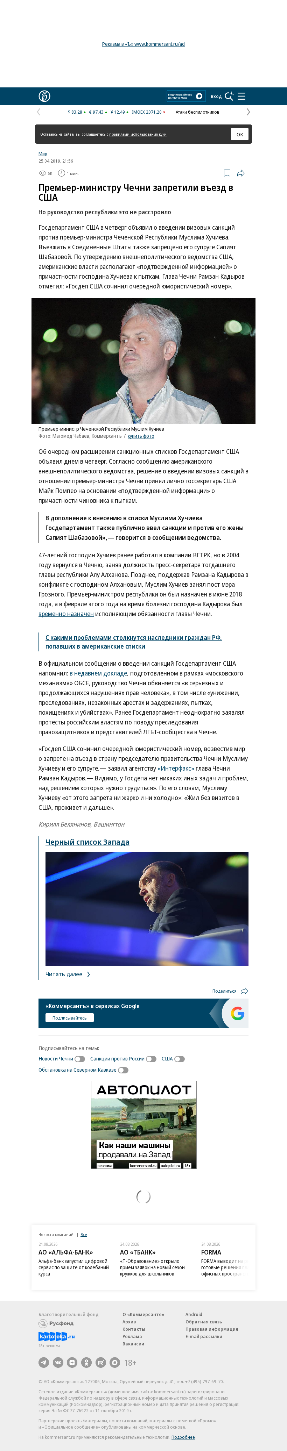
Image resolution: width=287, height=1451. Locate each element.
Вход (216, 96)
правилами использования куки (138, 134)
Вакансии (133, 1344)
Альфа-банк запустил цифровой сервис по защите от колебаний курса (73, 1267)
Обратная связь (204, 1321)
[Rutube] (101, 1362)
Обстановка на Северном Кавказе (77, 1069)
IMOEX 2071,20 (147, 112)
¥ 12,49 (118, 112)
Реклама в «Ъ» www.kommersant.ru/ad (143, 44)
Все (83, 1234)
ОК (240, 134)
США (167, 1058)
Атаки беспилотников (197, 112)
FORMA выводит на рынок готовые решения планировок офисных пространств (234, 1267)
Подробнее (183, 1437)
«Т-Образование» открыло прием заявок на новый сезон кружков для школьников (152, 1267)
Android (194, 1314)
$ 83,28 (75, 112)
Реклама (132, 1336)
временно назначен (66, 613)
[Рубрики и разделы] (241, 96)
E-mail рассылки (204, 1336)
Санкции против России (117, 1058)
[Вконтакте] (58, 1362)
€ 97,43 (96, 112)
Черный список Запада (88, 841)
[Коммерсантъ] (44, 96)
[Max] (115, 1362)
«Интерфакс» (176, 768)
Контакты (133, 1329)
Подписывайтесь (69, 1018)
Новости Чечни (55, 1058)
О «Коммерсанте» (143, 1314)
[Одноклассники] (86, 1362)
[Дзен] (72, 1362)
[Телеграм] (43, 1362)
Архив (129, 1321)
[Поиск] (229, 96)
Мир (42, 153)
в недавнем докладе (98, 673)
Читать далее (65, 974)
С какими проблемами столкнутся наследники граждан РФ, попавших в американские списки (134, 641)
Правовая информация (212, 1329)
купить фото (141, 436)
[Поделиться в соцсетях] (241, 173)
